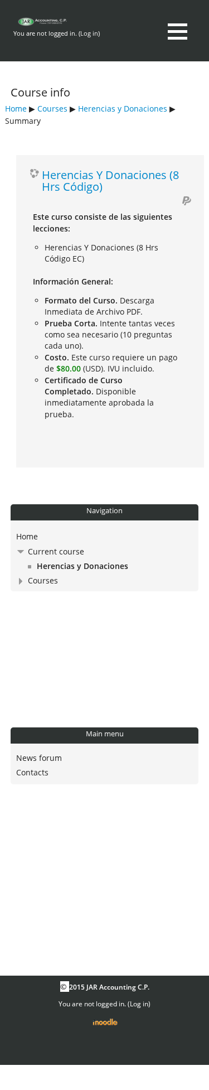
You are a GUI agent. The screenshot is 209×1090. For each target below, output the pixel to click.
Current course (56, 551)
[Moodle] (104, 1023)
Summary (23, 120)
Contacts (32, 772)
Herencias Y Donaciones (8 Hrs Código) (110, 180)
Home (16, 108)
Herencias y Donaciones (122, 108)
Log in (89, 33)
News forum (39, 758)
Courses (52, 108)
